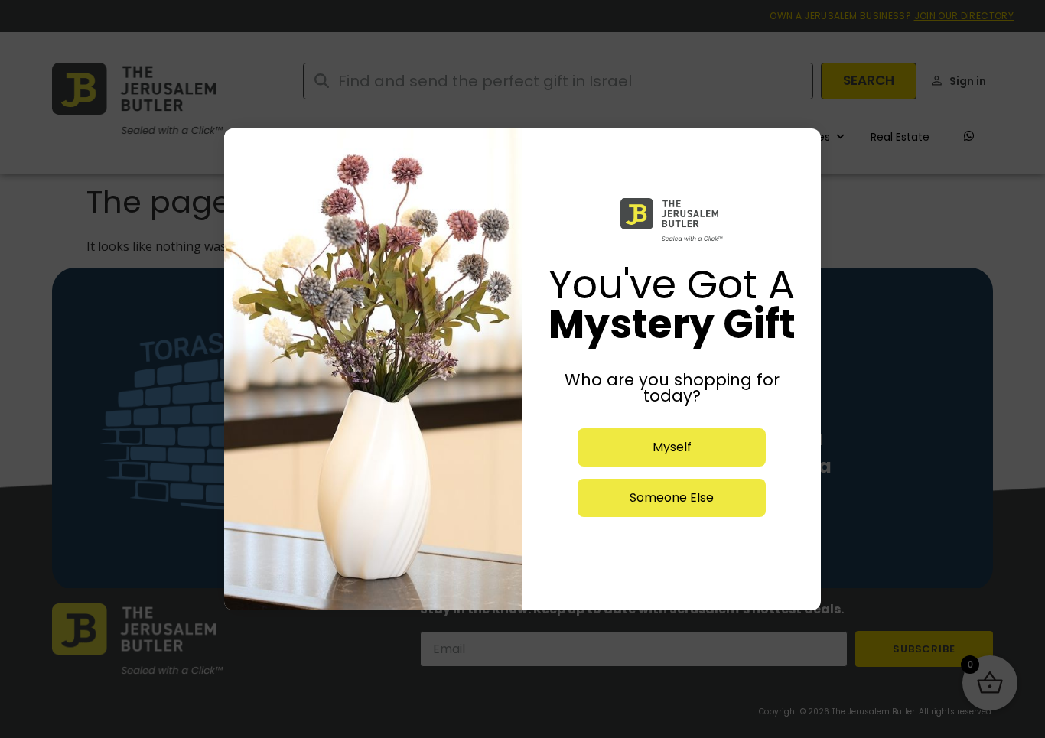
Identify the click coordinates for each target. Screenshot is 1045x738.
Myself (672, 447)
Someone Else (672, 497)
